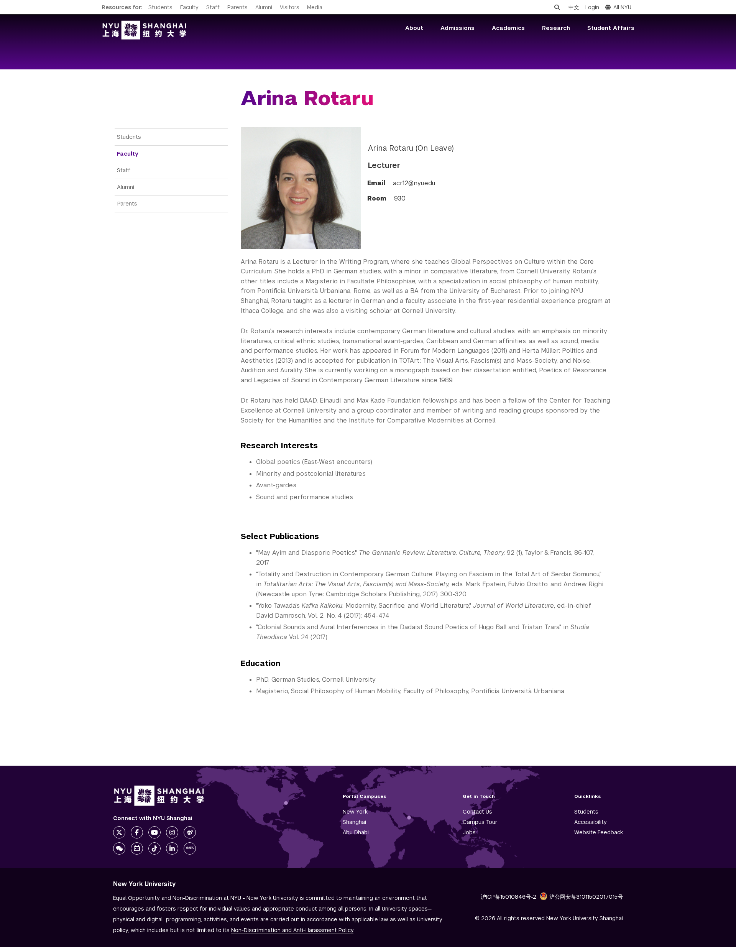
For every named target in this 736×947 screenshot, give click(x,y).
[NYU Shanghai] (159, 796)
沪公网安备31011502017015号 (586, 896)
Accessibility (590, 822)
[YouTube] (154, 832)
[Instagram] (172, 832)
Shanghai (354, 822)
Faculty (189, 7)
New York (355, 811)
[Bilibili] (137, 848)
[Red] (190, 848)
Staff (213, 7)
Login (592, 7)
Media (314, 7)
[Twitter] (119, 832)
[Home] (144, 30)
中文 (573, 7)
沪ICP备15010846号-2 (508, 896)
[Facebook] (137, 832)
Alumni (263, 7)
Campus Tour (480, 822)
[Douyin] (154, 848)
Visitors (289, 7)
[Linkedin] (172, 848)
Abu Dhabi (356, 832)
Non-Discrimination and (292, 930)
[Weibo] (190, 832)
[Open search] (557, 7)
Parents (237, 7)
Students (160, 7)
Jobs (469, 832)
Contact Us (477, 811)
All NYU (622, 7)
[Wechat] (119, 848)
